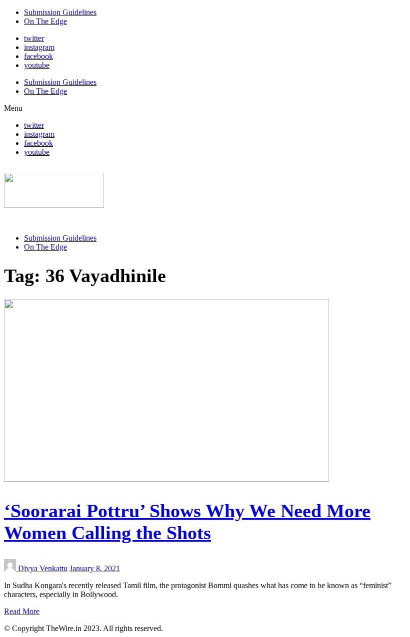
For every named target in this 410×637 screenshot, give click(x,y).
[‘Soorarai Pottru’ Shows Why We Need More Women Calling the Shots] (166, 479)
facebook (38, 56)
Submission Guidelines (60, 12)
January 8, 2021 (95, 568)
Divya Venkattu (43, 568)
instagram (39, 47)
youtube (37, 65)
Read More (22, 611)
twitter (34, 38)
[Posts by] (11, 568)
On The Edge (45, 21)
